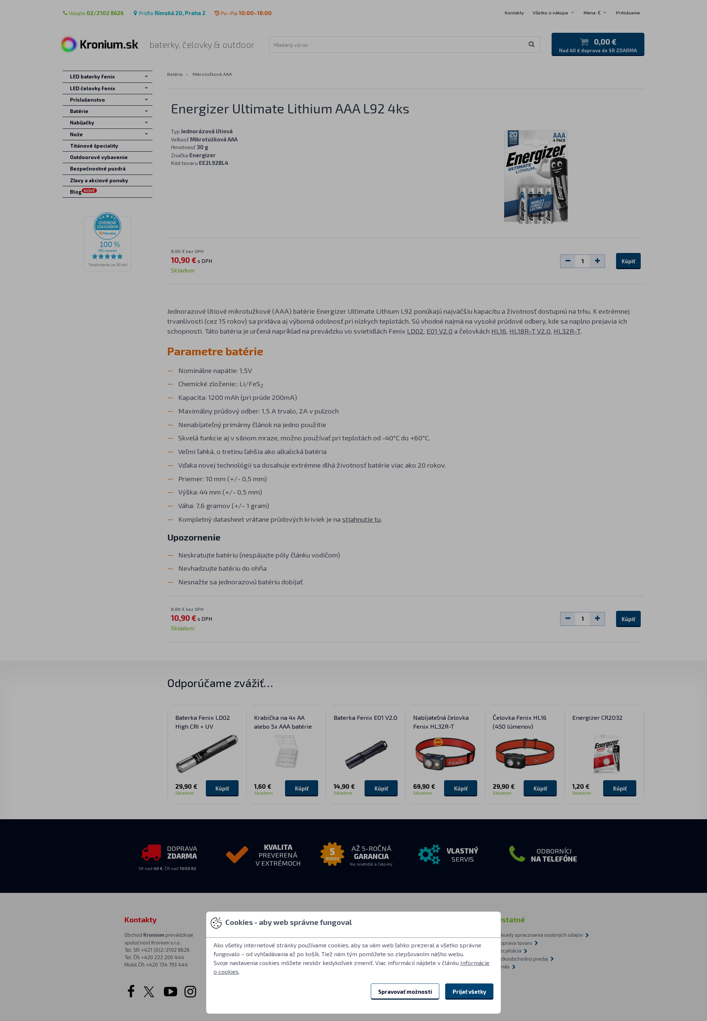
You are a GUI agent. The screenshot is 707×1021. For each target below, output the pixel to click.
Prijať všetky (469, 991)
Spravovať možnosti (405, 991)
